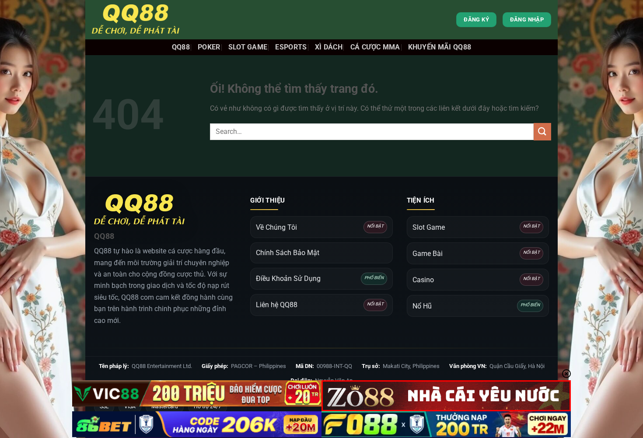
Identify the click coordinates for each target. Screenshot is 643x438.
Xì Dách (328, 47)
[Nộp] (542, 131)
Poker (209, 47)
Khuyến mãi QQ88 (440, 47)
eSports (291, 47)
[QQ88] (135, 19)
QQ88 (181, 47)
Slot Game (248, 47)
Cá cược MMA (375, 47)
